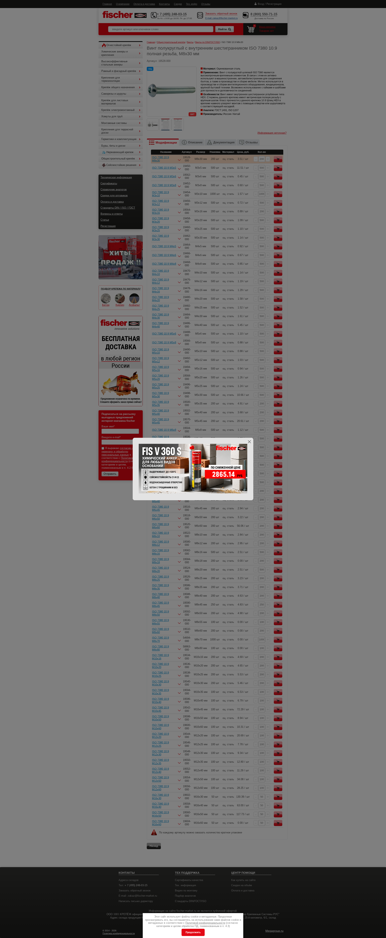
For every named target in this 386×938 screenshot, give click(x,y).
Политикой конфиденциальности (205, 922)
